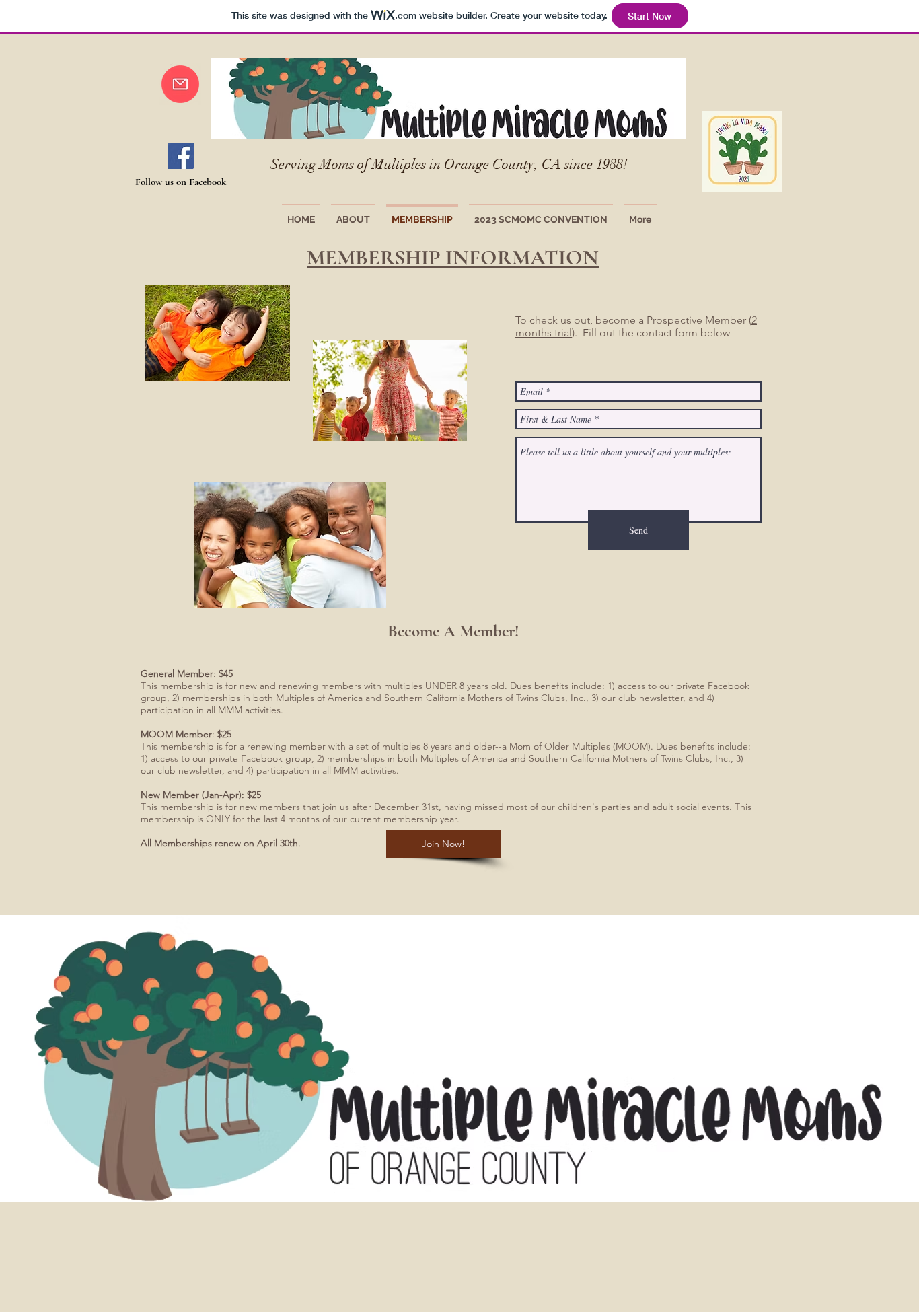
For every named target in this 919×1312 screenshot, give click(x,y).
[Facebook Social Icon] (181, 156)
